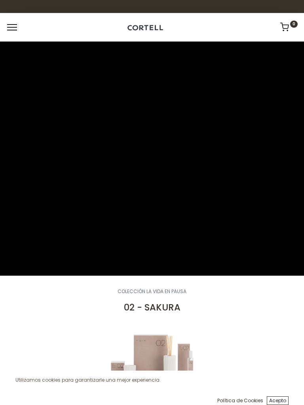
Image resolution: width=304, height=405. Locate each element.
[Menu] (12, 27)
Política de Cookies (240, 400)
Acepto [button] (277, 400)
